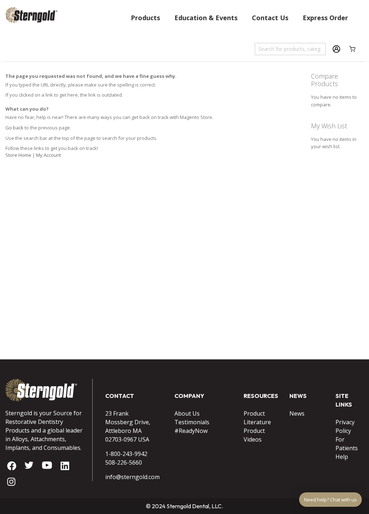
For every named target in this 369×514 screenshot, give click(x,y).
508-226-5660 (123, 462)
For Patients (346, 443)
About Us (187, 413)
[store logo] (31, 32)
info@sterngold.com (130, 477)
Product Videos (254, 435)
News (296, 413)
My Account (48, 155)
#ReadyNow (191, 431)
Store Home (18, 155)
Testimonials (191, 422)
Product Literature (257, 417)
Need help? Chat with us (330, 499)
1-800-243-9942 (126, 454)
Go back (14, 127)
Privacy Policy (345, 426)
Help (341, 457)
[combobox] (290, 49)
